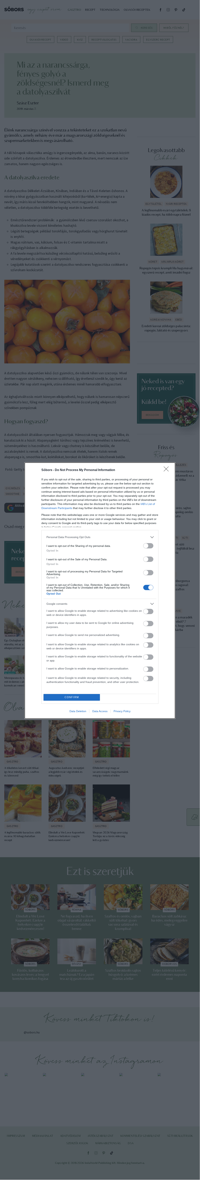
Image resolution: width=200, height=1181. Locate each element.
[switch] (148, 545)
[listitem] (99, 537)
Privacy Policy (122, 711)
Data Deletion (77, 711)
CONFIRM (72, 697)
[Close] (167, 470)
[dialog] (100, 591)
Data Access (100, 711)
